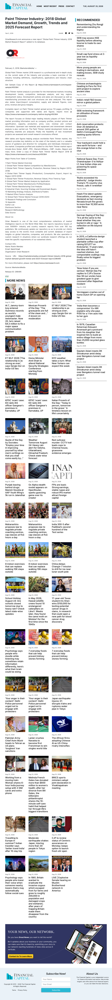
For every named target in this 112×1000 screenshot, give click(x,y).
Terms (14, 990)
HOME (39, 6)
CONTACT (70, 6)
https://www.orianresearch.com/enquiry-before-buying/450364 (31, 114)
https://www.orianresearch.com (47, 263)
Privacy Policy (22, 990)
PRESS (61, 6)
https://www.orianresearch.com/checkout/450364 (26, 154)
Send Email (15, 249)
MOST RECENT (50, 6)
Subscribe (56, 990)
